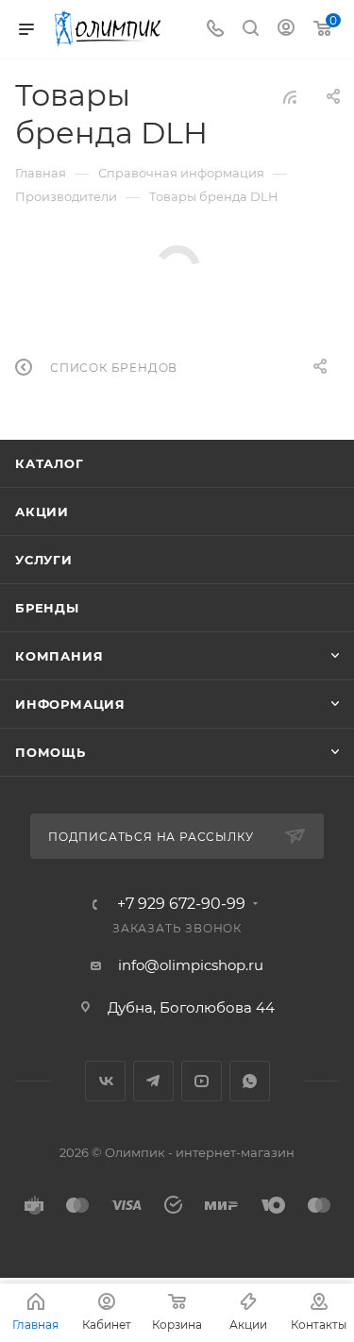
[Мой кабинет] (286, 30)
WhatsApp (249, 1081)
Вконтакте (105, 1081)
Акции (42, 511)
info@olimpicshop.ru (190, 965)
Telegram (153, 1081)
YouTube (201, 1081)
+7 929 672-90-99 (181, 904)
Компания (59, 655)
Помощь (50, 752)
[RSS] (289, 97)
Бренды (47, 607)
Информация (70, 704)
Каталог (49, 463)
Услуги (44, 559)
